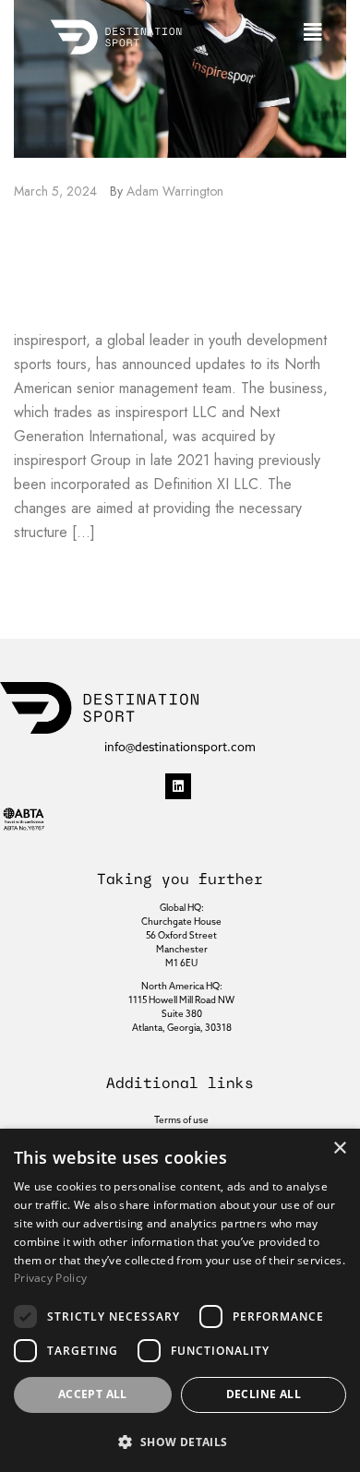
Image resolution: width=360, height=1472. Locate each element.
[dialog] (180, 1300)
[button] (313, 32)
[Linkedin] (178, 786)
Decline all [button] (263, 1394)
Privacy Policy (50, 1278)
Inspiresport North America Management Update (146, 265)
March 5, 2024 (55, 191)
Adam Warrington (174, 191)
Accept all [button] (92, 1394)
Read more (50, 575)
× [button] (339, 1148)
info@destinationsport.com (180, 747)
